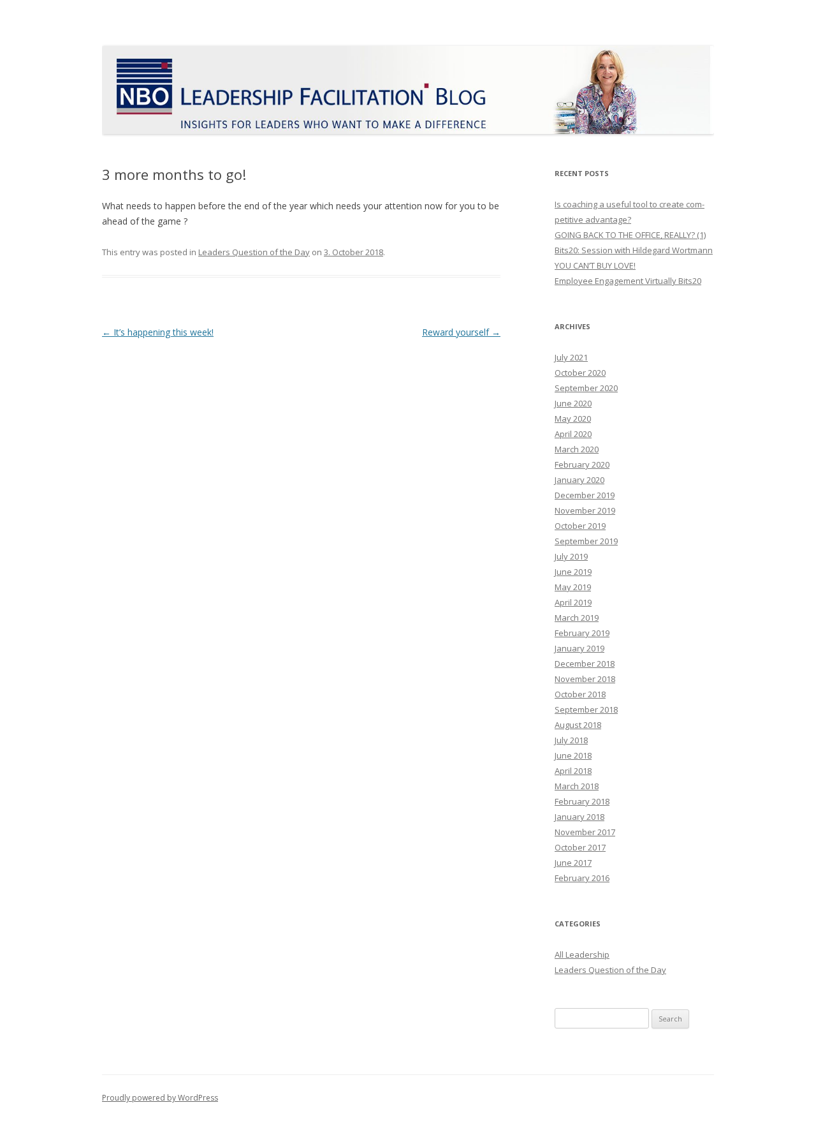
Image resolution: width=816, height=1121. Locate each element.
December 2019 (585, 495)
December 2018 (585, 663)
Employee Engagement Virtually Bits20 (628, 280)
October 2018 (580, 694)
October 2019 (580, 525)
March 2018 (577, 786)
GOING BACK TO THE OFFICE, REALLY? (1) (630, 235)
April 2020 (573, 434)
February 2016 (582, 878)
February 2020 (582, 464)
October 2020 (580, 372)
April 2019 (573, 602)
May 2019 (573, 587)
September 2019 (586, 541)
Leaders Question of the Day (254, 252)
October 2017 (580, 847)
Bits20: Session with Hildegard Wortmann (634, 250)
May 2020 (573, 418)
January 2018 (579, 816)
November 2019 (585, 510)
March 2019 (577, 617)
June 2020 (573, 403)
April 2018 (573, 770)
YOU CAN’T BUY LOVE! (595, 265)
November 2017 (585, 832)
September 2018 (586, 709)
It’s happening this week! (158, 332)
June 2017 (573, 862)
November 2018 (585, 679)
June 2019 (573, 571)
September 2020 (586, 388)
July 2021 (571, 357)
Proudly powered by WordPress (160, 1097)
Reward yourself (461, 332)
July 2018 (571, 740)
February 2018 (582, 801)
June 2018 (573, 755)
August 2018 (578, 725)
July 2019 (571, 556)
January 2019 (579, 648)
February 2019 (582, 633)
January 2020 (579, 480)
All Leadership (582, 954)
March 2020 (577, 449)
